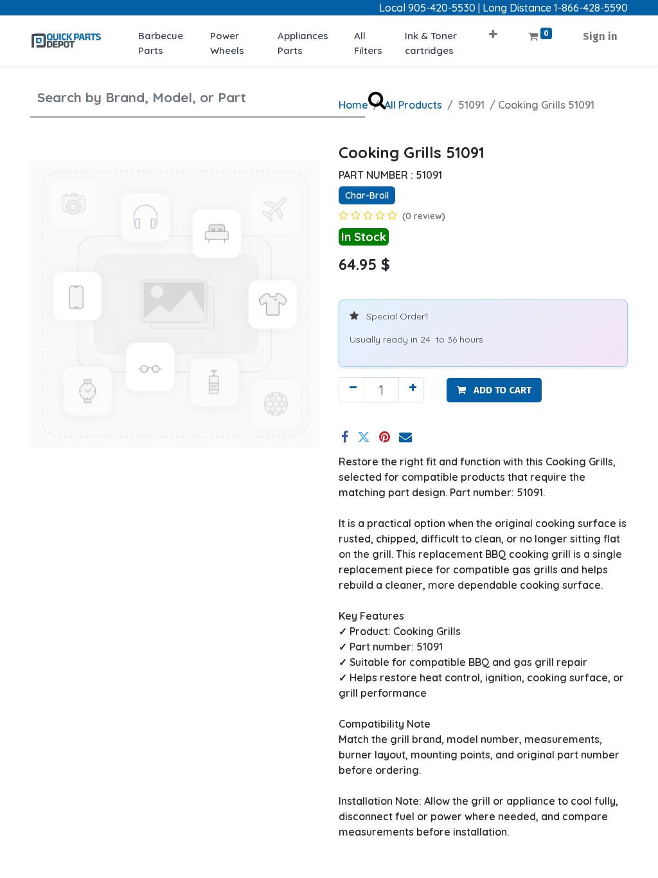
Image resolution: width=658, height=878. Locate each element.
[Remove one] (351, 389)
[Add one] (411, 389)
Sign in (600, 36)
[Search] (377, 99)
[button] (493, 29)
